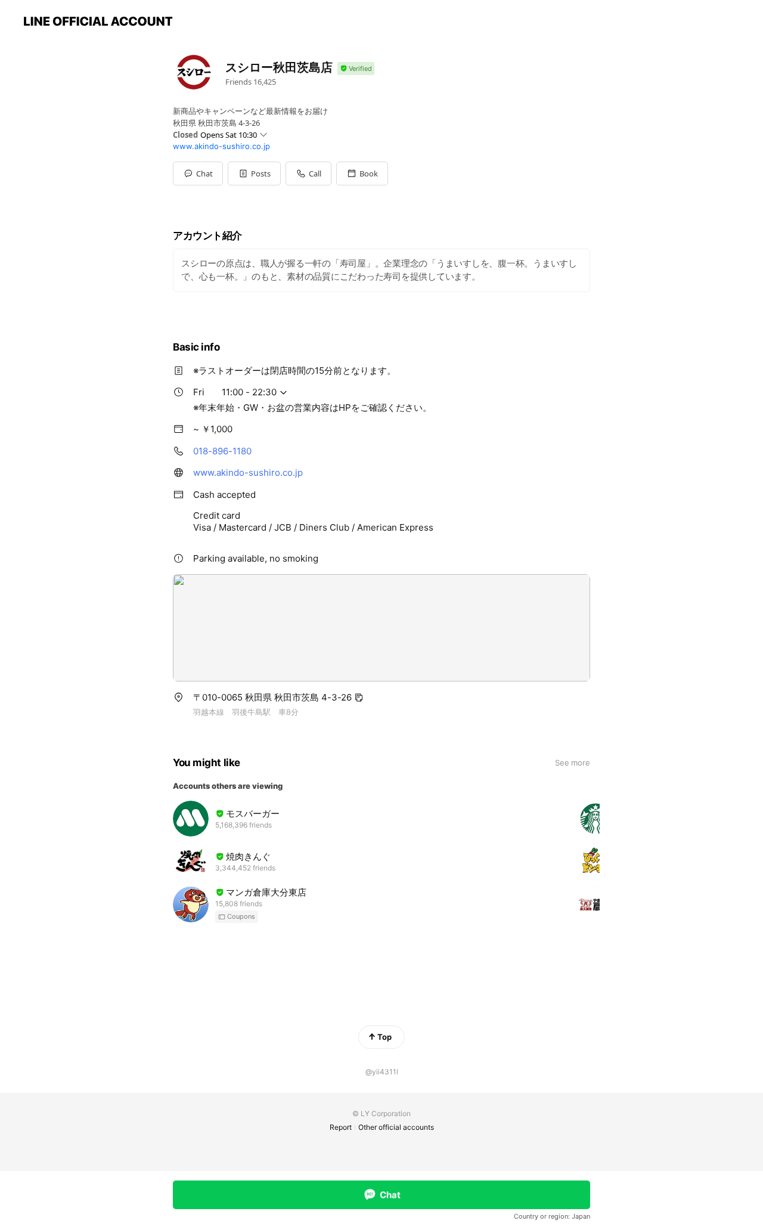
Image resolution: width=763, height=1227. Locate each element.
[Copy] (359, 698)
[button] (254, 173)
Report (341, 1127)
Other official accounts (396, 1127)
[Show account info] (355, 69)
